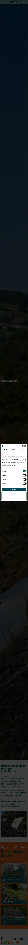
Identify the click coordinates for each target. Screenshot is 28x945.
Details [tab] (14, 449)
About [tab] (23, 449)
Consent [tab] (5, 449)
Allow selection (14, 493)
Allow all (14, 489)
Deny (14, 498)
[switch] (25, 475)
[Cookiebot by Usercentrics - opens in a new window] (21, 446)
